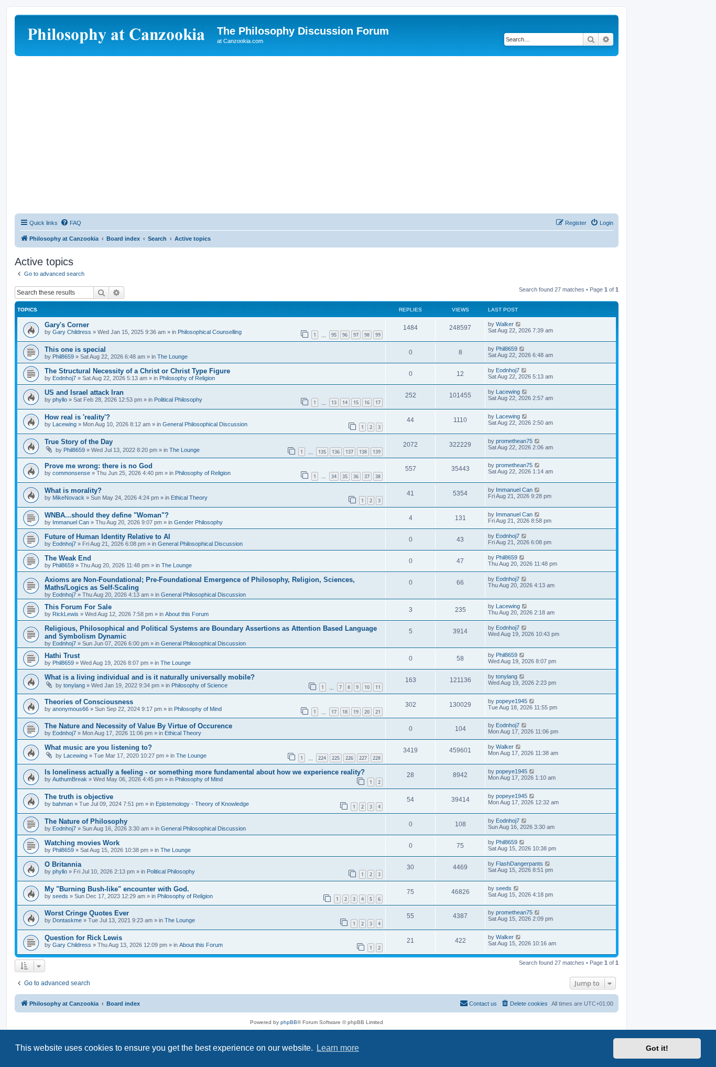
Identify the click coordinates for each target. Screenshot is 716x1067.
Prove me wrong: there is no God (99, 466)
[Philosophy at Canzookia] (117, 34)
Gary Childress (71, 332)
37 (367, 476)
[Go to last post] (518, 324)
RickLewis (65, 614)
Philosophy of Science (199, 685)
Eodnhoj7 (64, 378)
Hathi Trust (62, 656)
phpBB (288, 1022)
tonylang (74, 685)
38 (378, 476)
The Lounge (172, 356)
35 (345, 476)
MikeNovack (68, 497)
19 (356, 711)
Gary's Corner (67, 325)
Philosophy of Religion (187, 378)
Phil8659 (63, 356)
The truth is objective (79, 797)
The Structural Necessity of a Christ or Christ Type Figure (137, 371)
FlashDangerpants (519, 863)
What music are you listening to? (98, 747)
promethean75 (514, 441)
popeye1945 (511, 701)
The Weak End (68, 558)
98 (367, 334)
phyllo (59, 399)
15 (356, 402)
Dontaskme (67, 920)
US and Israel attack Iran (84, 392)
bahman (62, 804)
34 (334, 476)
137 (349, 451)
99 (378, 334)
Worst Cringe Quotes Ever (87, 913)
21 (378, 711)
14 (345, 402)
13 (334, 402)
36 (356, 476)
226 (349, 758)
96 (345, 334)
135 (322, 451)
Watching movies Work (82, 843)
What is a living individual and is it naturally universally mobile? (150, 677)
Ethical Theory (189, 497)
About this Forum (187, 614)
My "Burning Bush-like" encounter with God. (117, 889)
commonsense (71, 473)
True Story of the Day (79, 442)
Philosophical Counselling (210, 332)
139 (377, 451)
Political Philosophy (178, 399)
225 (336, 758)
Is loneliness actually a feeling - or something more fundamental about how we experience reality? (205, 772)
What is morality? (73, 490)
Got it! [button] (657, 1048)
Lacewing (508, 392)
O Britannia (63, 864)
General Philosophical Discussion (204, 424)
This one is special (75, 349)
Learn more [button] (338, 1047)
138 (363, 451)
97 (356, 334)
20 (367, 711)
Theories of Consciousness (89, 702)
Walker (505, 324)
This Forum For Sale (78, 607)
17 (378, 402)
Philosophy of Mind (198, 709)
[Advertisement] (317, 134)
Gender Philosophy (198, 522)
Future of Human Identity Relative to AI (107, 537)
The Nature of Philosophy (86, 821)
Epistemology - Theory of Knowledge (202, 804)
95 (334, 334)
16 (367, 402)
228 (377, 758)
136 (336, 451)
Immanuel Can (514, 490)
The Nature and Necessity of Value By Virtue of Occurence (138, 726)
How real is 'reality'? (77, 417)
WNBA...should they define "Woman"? (107, 515)
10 (367, 687)
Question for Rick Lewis (83, 938)
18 (345, 711)
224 (322, 758)
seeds (60, 896)
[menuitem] (70, 223)
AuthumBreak (69, 779)
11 (378, 687)
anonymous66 (70, 709)
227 (363, 758)
